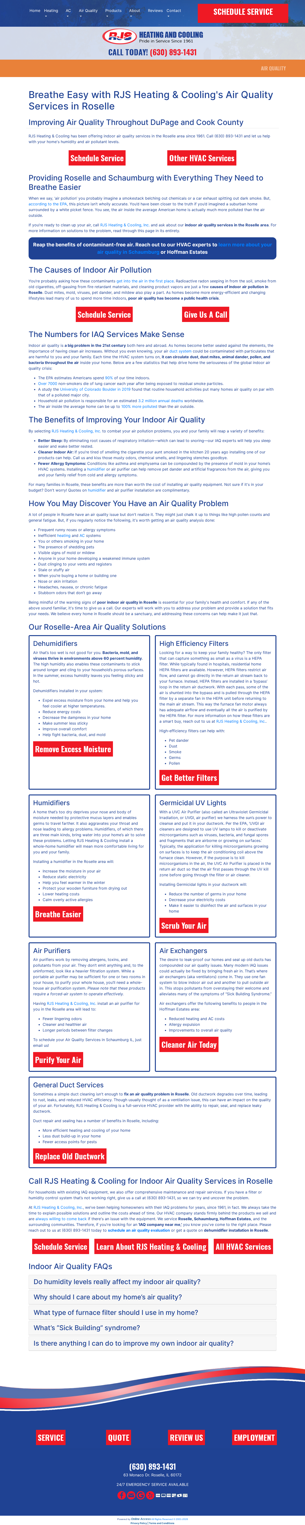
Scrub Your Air (184, 925)
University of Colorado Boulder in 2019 (95, 389)
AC (82, 535)
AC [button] (68, 10)
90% (109, 377)
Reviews (155, 10)
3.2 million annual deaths (160, 400)
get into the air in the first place (145, 281)
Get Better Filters (189, 777)
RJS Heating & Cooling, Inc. (125, 225)
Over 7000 (47, 383)
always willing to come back (61, 1218)
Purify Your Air (58, 1059)
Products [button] (113, 10)
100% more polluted (139, 406)
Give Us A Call (205, 314)
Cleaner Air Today (189, 1044)
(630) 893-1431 (173, 51)
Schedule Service (97, 157)
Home (35, 10)
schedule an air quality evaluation (139, 1230)
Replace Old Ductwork (70, 1156)
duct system (180, 351)
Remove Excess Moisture (73, 748)
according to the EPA (48, 204)
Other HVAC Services (201, 157)
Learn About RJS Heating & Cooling (151, 1246)
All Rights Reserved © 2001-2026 (169, 1519)
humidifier (96, 469)
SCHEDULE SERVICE (243, 11)
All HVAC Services (243, 1246)
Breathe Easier (58, 913)
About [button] (134, 10)
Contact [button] (174, 10)
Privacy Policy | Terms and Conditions (152, 1523)
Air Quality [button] (88, 10)
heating (64, 535)
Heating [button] (51, 10)
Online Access (141, 1519)
